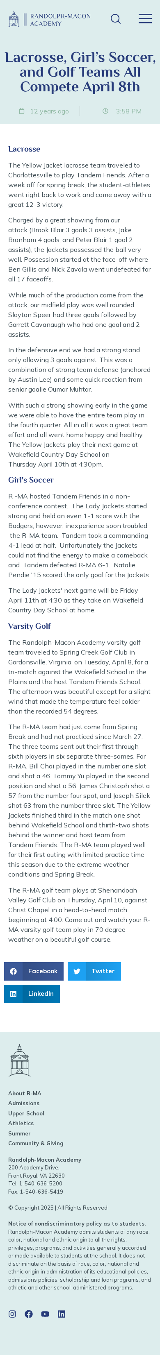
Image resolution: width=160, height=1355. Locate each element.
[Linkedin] (61, 1314)
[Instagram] (12, 1314)
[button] (115, 19)
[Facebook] (29, 1314)
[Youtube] (45, 1314)
